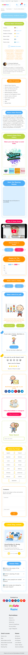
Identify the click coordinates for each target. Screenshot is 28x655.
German (20, 457)
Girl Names (18, 640)
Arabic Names (18, 644)
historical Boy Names (19, 9)
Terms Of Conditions (14, 624)
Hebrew (20, 468)
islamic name (10, 53)
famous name (18, 53)
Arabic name (18, 58)
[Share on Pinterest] (15, 391)
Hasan (8, 286)
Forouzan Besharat (13, 63)
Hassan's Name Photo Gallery (11, 87)
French (20, 453)
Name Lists (4, 636)
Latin (8, 461)
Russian (8, 476)
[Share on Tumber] (18, 391)
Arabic (8, 464)
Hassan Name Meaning (10, 85)
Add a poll (8, 325)
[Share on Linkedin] (9, 391)
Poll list (20, 325)
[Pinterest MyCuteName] (12, 600)
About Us (11, 618)
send (14, 513)
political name (10, 56)
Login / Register (14, 1)
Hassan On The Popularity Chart (12, 94)
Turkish (20, 476)
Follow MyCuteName (14, 414)
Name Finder (4, 644)
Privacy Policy (12, 626)
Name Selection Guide (6, 642)
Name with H (10, 58)
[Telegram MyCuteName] (18, 600)
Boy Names (9, 9)
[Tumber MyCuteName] (15, 600)
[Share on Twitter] (12, 391)
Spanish (8, 457)
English (8, 453)
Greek (19, 464)
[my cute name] (14, 607)
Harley (19, 249)
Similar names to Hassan (10, 96)
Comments (7, 99)
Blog (5, 101)
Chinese (8, 472)
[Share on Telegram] (22, 391)
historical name (9, 50)
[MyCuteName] (5, 4)
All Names (17, 636)
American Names (19, 646)
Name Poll (8, 1)
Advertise (11, 622)
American (19, 472)
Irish (8, 468)
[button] (24, 156)
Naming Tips (4, 646)
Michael (9, 249)
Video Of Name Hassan (10, 90)
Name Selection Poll (6, 640)
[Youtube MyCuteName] (24, 600)
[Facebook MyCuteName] (7, 600)
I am (14, 347)
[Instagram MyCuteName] (4, 600)
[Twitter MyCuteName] (9, 600)
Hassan (3, 10)
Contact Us (12, 620)
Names (3, 1)
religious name (19, 50)
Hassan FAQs (7, 103)
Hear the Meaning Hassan (10, 88)
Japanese (14, 480)
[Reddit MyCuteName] (21, 600)
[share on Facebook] (6, 391)
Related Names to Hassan (10, 92)
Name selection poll (9, 97)
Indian (19, 461)
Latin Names (18, 642)
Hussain (19, 286)
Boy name (19, 56)
